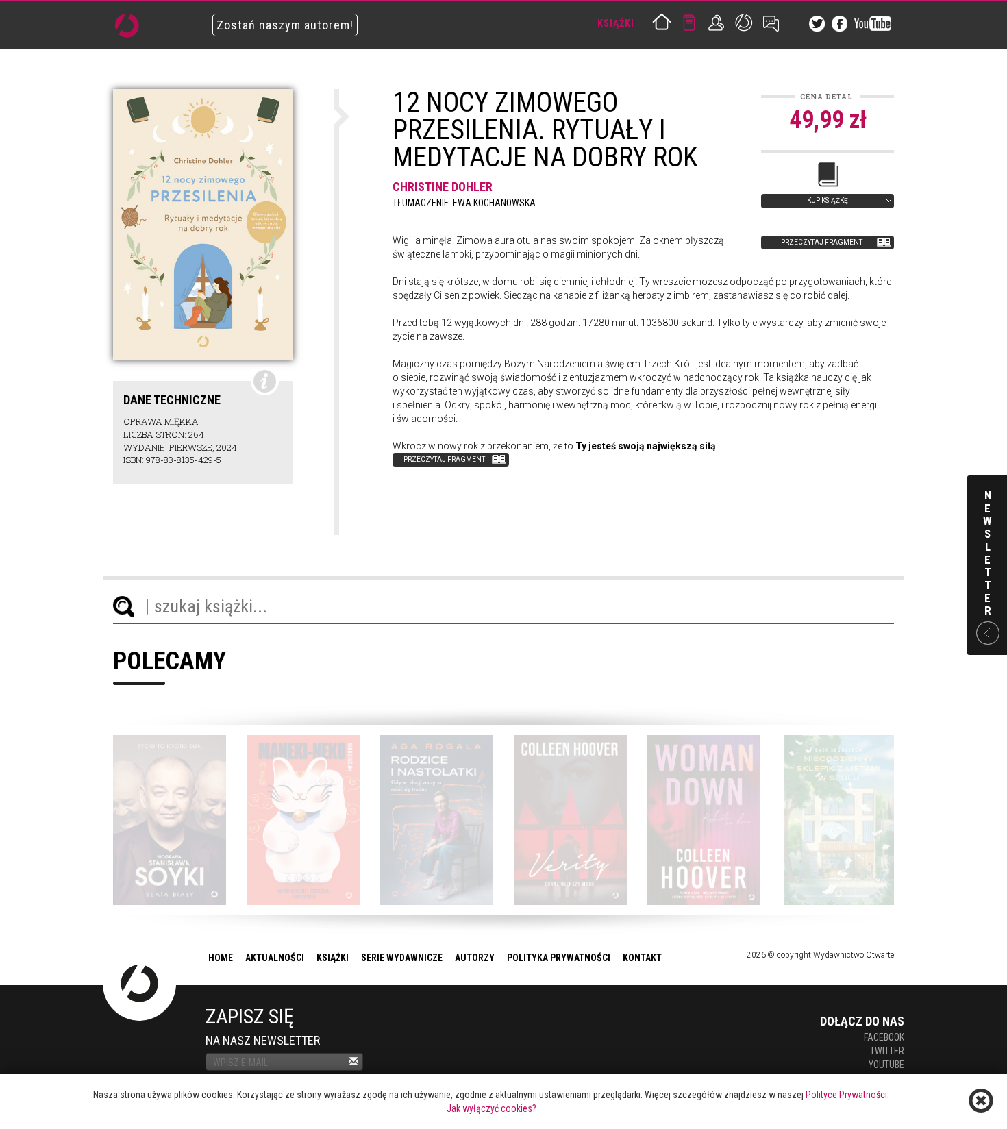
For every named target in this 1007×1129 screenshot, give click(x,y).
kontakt (642, 957)
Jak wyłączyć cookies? (491, 1108)
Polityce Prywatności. (847, 1094)
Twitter (887, 1050)
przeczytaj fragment (821, 242)
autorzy (475, 957)
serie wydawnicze (402, 957)
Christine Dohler (443, 186)
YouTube (886, 1064)
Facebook (884, 1037)
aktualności (274, 957)
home (220, 957)
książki (332, 957)
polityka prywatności (558, 957)
